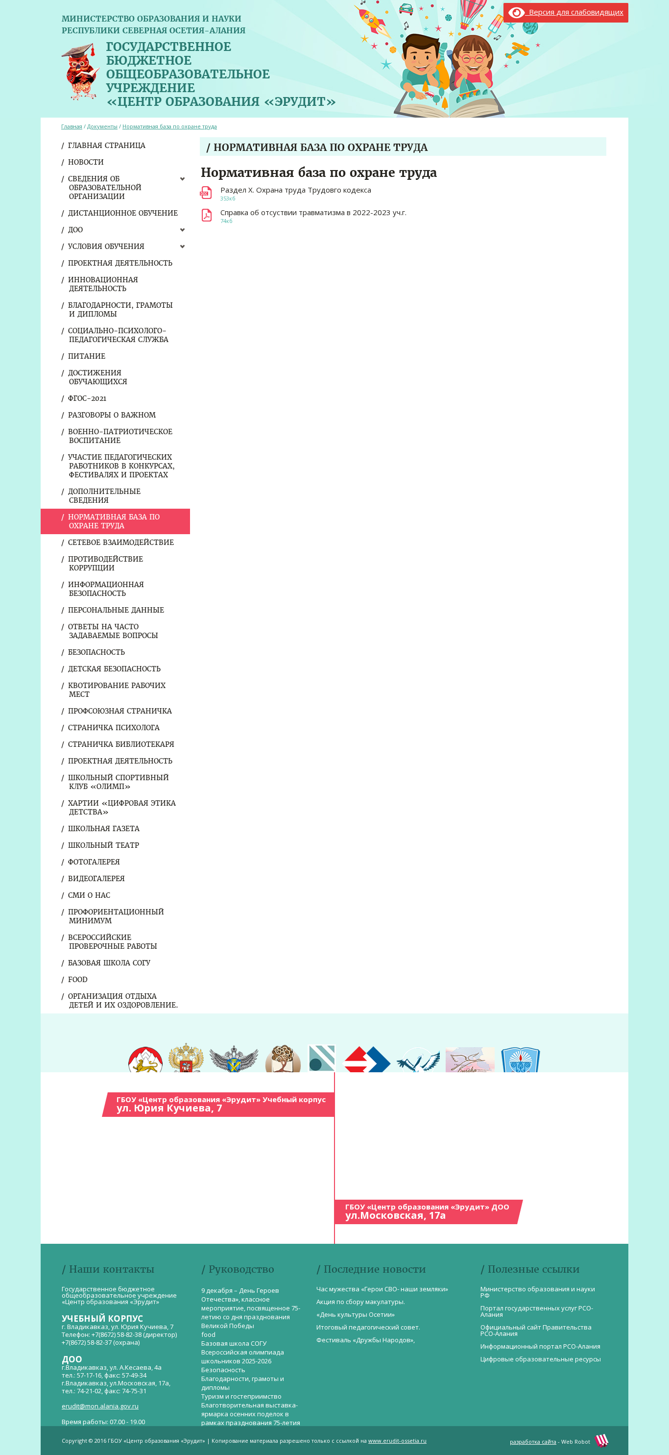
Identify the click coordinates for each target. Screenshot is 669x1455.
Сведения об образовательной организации (105, 187)
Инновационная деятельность (103, 284)
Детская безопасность (115, 669)
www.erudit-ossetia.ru (397, 1440)
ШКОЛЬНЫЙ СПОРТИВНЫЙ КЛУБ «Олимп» (119, 782)
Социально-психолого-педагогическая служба (118, 335)
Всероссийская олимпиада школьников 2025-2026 (242, 1356)
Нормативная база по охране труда (114, 521)
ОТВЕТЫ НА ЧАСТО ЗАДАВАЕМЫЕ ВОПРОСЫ (113, 631)
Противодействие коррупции (106, 563)
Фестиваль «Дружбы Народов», (365, 1339)
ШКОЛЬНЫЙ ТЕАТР (104, 845)
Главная (71, 126)
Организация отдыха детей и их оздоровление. (123, 1001)
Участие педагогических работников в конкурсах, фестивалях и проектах (122, 466)
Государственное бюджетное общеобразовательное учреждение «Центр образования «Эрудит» (221, 72)
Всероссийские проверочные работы (113, 942)
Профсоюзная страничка (120, 711)
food (78, 979)
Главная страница (107, 145)
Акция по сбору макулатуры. (360, 1301)
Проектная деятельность (120, 263)
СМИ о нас (89, 895)
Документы (102, 126)
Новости (86, 162)
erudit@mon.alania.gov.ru (100, 1406)
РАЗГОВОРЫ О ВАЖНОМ (112, 415)
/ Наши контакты (108, 1269)
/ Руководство (237, 1269)
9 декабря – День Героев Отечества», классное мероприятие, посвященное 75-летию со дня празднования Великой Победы (250, 1308)
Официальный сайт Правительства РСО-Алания (536, 1330)
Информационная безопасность (106, 589)
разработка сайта (533, 1441)
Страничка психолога (114, 727)
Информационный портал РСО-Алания (540, 1346)
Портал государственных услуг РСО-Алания (536, 1311)
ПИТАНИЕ (87, 356)
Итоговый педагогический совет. (368, 1327)
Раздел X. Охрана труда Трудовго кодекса (295, 190)
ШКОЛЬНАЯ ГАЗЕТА (104, 828)
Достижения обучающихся (98, 377)
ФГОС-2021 (87, 398)
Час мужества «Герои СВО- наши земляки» (382, 1288)
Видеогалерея (97, 878)
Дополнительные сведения (105, 496)
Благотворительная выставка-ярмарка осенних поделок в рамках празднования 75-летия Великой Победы (250, 1418)
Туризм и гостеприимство (241, 1396)
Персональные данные (116, 610)
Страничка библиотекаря (121, 744)
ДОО (76, 229)
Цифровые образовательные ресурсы (540, 1359)
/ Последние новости (371, 1269)
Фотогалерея (94, 862)
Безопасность (97, 652)
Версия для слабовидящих (574, 12)
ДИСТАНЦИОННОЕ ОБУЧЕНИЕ (123, 213)
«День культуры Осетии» (355, 1314)
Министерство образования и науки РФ (537, 1292)
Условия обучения (106, 246)
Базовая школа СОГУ (109, 963)
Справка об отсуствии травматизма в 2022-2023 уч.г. (313, 212)
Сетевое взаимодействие (121, 542)
